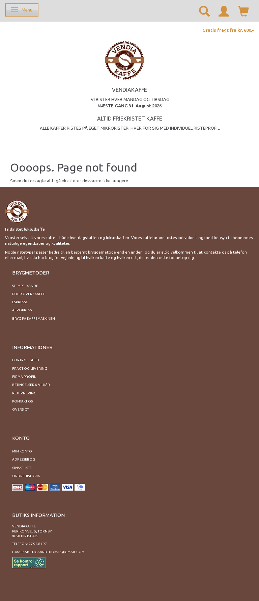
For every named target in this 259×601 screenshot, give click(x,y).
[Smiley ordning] (29, 562)
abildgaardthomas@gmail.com (55, 552)
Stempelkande (25, 286)
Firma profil (24, 376)
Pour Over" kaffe (28, 294)
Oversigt (20, 409)
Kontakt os (22, 401)
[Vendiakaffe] (125, 59)
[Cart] (243, 11)
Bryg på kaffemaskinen (33, 318)
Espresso (20, 302)
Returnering (24, 393)
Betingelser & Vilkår (31, 385)
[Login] (223, 11)
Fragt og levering (29, 368)
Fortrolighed (25, 360)
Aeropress (22, 310)
